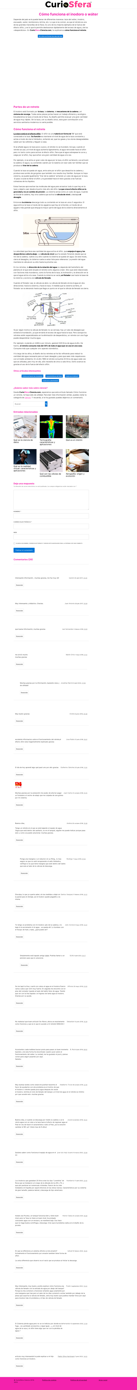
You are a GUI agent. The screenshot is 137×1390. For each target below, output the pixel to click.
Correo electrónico (23, 522)
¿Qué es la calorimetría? (50, 380)
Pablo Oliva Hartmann (66, 1356)
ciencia (28, 398)
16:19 (85, 629)
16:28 (85, 1216)
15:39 (85, 1021)
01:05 (85, 986)
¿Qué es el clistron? (72, 376)
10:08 (85, 1152)
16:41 (85, 739)
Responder (19, 585)
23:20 (85, 578)
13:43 (85, 1286)
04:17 (84, 955)
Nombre (17, 511)
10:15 (85, 793)
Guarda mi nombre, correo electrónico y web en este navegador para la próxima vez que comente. (49, 543)
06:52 (85, 1049)
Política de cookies (49, 1380)
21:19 (85, 1323)
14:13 (85, 894)
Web (15, 532)
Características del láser (54, 376)
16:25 (85, 1251)
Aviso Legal (103, 1380)
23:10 (85, 1180)
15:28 (85, 823)
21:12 (85, 655)
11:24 (85, 767)
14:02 (85, 1356)
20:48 (85, 714)
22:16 (85, 1085)
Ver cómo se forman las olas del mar (50, 36)
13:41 (85, 925)
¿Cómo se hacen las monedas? (32, 376)
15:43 (85, 1120)
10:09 (85, 603)
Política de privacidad (79, 1380)
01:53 (84, 859)
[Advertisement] (51, 71)
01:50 (84, 683)
